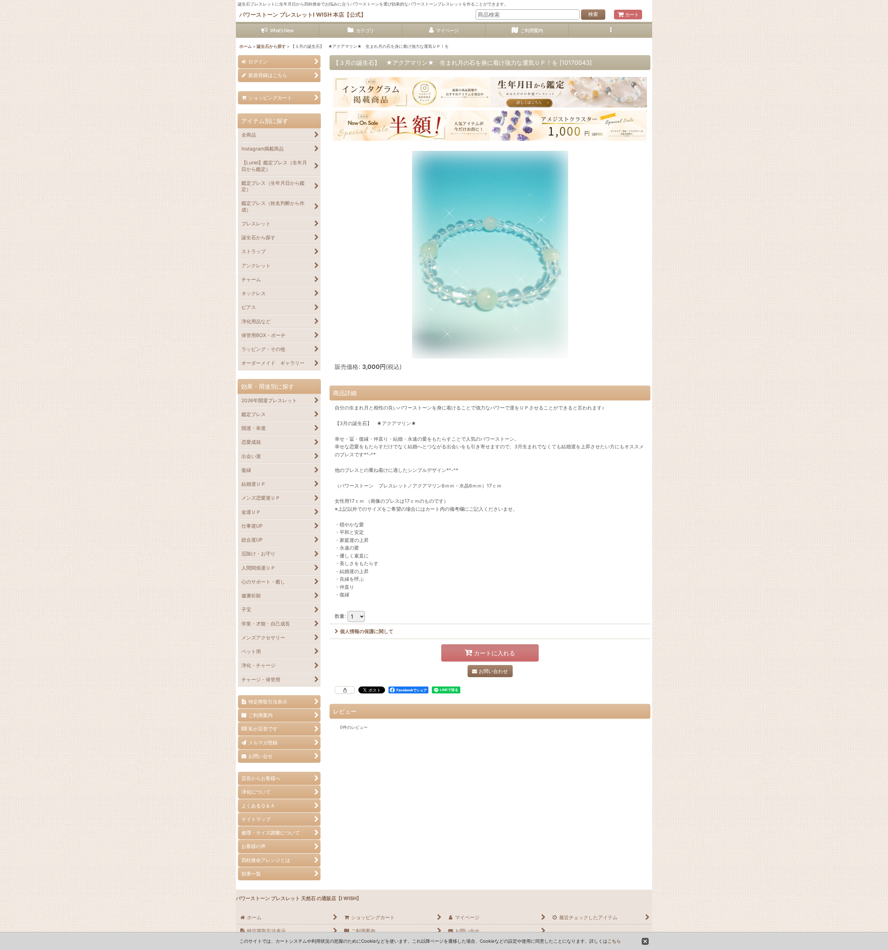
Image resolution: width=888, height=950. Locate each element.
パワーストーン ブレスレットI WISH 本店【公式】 (302, 14)
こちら (614, 941)
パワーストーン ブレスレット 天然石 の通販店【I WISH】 (298, 898)
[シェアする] (345, 690)
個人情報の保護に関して (366, 631)
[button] (610, 31)
